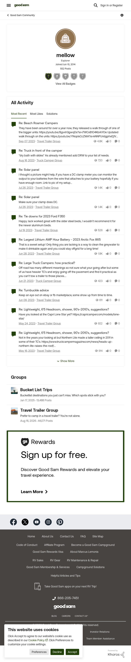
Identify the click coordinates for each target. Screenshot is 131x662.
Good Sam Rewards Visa (48, 551)
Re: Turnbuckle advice (34, 290)
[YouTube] (37, 522)
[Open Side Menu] (8, 5)
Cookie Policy (36, 640)
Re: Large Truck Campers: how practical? (47, 263)
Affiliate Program (54, 544)
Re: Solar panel (29, 169)
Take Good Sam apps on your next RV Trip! (70, 586)
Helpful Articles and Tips (65, 575)
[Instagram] (48, 522)
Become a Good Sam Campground (93, 544)
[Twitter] (25, 522)
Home (31, 536)
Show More (67, 361)
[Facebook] (13, 522)
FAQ (83, 536)
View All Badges (65, 83)
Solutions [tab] (51, 113)
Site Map (97, 536)
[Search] (96, 5)
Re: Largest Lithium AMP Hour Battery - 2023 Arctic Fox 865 (60, 239)
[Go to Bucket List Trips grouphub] (14, 390)
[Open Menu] (122, 15)
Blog (54, 616)
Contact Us (67, 536)
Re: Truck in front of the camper (40, 150)
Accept (72, 651)
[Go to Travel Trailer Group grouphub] (14, 411)
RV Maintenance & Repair (82, 560)
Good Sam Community (22, 15)
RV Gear (55, 560)
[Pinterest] (60, 522)
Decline (57, 651)
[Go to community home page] (21, 5)
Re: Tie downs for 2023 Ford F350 (42, 216)
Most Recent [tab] (19, 113)
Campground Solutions (90, 567)
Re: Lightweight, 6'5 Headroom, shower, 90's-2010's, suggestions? (64, 309)
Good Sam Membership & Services (48, 567)
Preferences (39, 651)
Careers (66, 616)
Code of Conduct (26, 544)
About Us (47, 536)
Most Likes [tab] (36, 113)
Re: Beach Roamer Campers (38, 123)
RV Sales (38, 560)
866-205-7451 (68, 598)
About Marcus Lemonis (84, 551)
